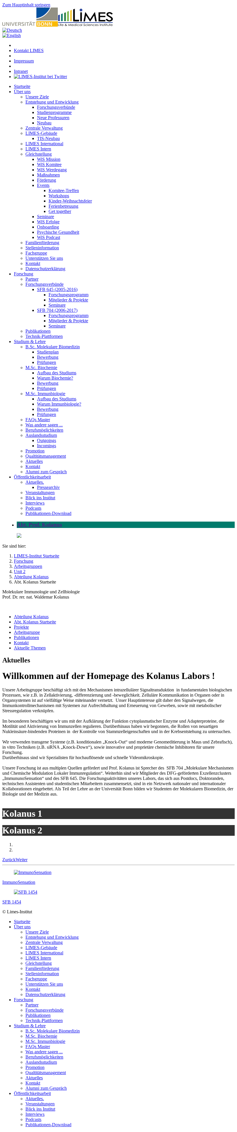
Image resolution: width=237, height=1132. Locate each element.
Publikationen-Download (48, 513)
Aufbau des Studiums (56, 372)
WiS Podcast (48, 237)
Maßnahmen (48, 174)
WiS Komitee (49, 164)
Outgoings (46, 440)
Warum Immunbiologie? (59, 404)
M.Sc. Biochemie (41, 367)
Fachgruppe (36, 253)
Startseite (22, 86)
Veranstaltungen (40, 492)
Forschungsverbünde (56, 107)
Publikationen (38, 331)
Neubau (44, 122)
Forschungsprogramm (68, 294)
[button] (9, 859)
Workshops (59, 195)
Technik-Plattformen (44, 336)
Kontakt (32, 263)
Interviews (35, 502)
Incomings (46, 445)
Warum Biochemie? (55, 378)
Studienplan (48, 351)
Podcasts (33, 508)
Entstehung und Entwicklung (52, 102)
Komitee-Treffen (64, 190)
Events (43, 185)
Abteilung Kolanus (31, 616)
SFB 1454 (11, 901)
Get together (60, 211)
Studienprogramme (54, 112)
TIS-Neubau (48, 138)
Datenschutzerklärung (45, 268)
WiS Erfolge (48, 221)
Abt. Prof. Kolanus (39, 525)
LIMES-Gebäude (41, 133)
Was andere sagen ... (44, 424)
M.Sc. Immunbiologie (45, 393)
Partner (31, 279)
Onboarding (48, 226)
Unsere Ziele (37, 96)
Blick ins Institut (40, 497)
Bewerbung (47, 357)
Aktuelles (34, 461)
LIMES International (44, 143)
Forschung (23, 273)
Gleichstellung (38, 154)
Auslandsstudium (41, 435)
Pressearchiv (48, 487)
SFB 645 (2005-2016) (57, 289)
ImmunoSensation (18, 882)
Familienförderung (42, 242)
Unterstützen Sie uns (44, 258)
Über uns (22, 91)
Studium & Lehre (30, 341)
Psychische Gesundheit (58, 232)
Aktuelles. (34, 482)
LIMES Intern (38, 148)
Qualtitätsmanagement (45, 456)
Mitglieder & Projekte (68, 299)
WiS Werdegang (52, 169)
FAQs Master (37, 419)
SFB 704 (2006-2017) (57, 310)
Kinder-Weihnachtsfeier (70, 200)
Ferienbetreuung (63, 206)
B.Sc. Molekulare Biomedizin (52, 346)
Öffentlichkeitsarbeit (32, 476)
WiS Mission (48, 159)
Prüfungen (46, 362)
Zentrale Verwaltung (44, 128)
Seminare (45, 216)
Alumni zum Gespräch (46, 471)
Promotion (35, 450)
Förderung (46, 180)
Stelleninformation (42, 247)
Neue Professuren (53, 117)
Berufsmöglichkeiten (44, 430)
